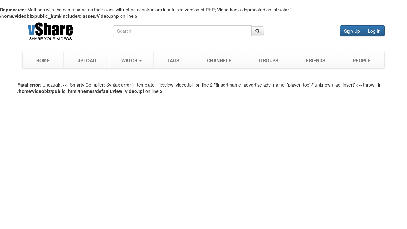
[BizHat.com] (67, 32)
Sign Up (352, 31)
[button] (131, 60)
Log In (374, 31)
